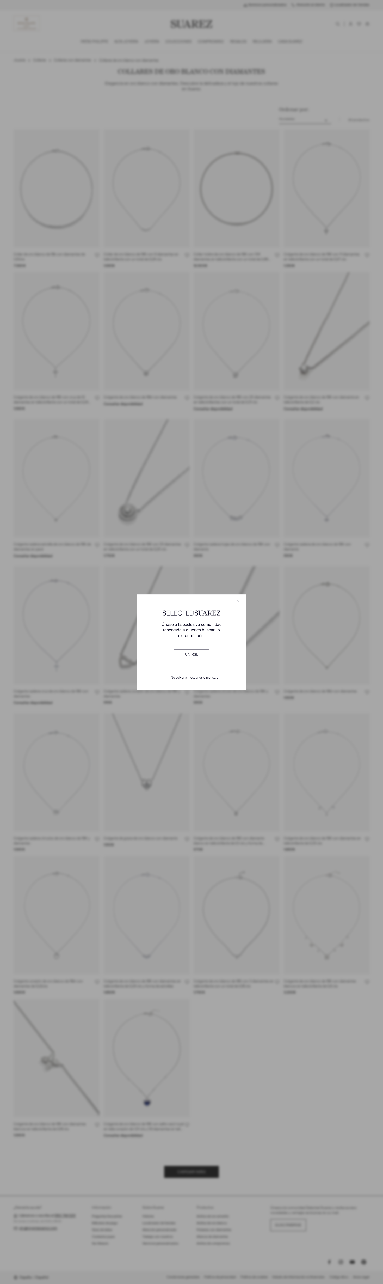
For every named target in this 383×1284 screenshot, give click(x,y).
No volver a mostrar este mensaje (194, 677)
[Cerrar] (238, 601)
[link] (191, 654)
